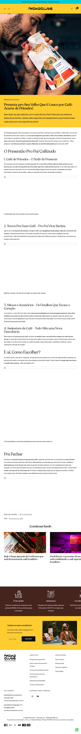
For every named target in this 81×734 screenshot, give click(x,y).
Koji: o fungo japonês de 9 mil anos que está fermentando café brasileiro (23, 558)
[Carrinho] (76, 9)
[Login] (72, 9)
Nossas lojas (59, 663)
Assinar (28, 639)
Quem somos (59, 659)
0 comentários (27, 514)
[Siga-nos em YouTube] (37, 696)
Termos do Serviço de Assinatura (37, 675)
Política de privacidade (37, 681)
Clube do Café (52, 605)
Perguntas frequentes (37, 659)
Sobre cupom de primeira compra (38, 664)
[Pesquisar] (9, 9)
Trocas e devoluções (37, 684)
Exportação (59, 671)
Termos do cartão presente (39, 670)
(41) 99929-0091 (9, 707)
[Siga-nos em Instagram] (32, 696)
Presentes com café (11, 99)
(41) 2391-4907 (9, 698)
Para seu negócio (61, 667)
